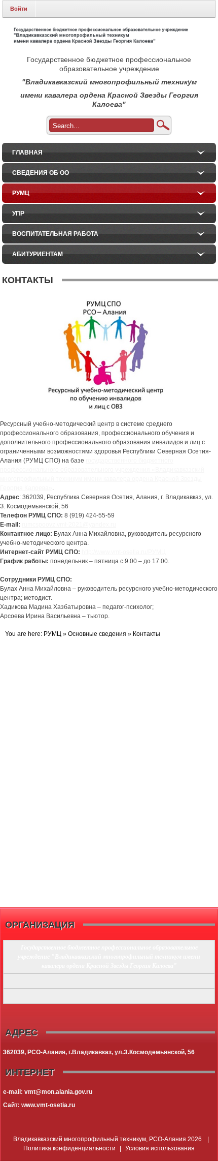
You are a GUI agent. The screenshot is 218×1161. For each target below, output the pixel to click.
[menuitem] (108, 152)
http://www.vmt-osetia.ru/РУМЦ (124, 552)
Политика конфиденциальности (69, 1148)
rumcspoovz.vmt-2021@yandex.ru (69, 524)
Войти (18, 9)
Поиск (162, 125)
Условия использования (160, 1148)
